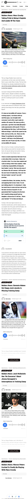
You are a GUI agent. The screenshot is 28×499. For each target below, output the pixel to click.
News (10, 12)
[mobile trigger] (3, 2)
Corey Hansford (9, 28)
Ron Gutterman (9, 478)
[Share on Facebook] (9, 496)
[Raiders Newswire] (10, 2)
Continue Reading (14, 360)
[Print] (19, 496)
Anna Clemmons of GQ (18, 103)
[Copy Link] (15, 496)
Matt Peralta (8, 298)
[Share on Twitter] (12, 496)
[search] (17, 2)
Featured (4, 12)
